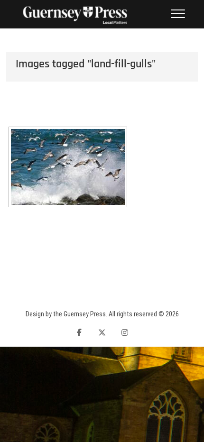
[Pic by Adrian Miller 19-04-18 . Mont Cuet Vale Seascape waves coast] (68, 167)
